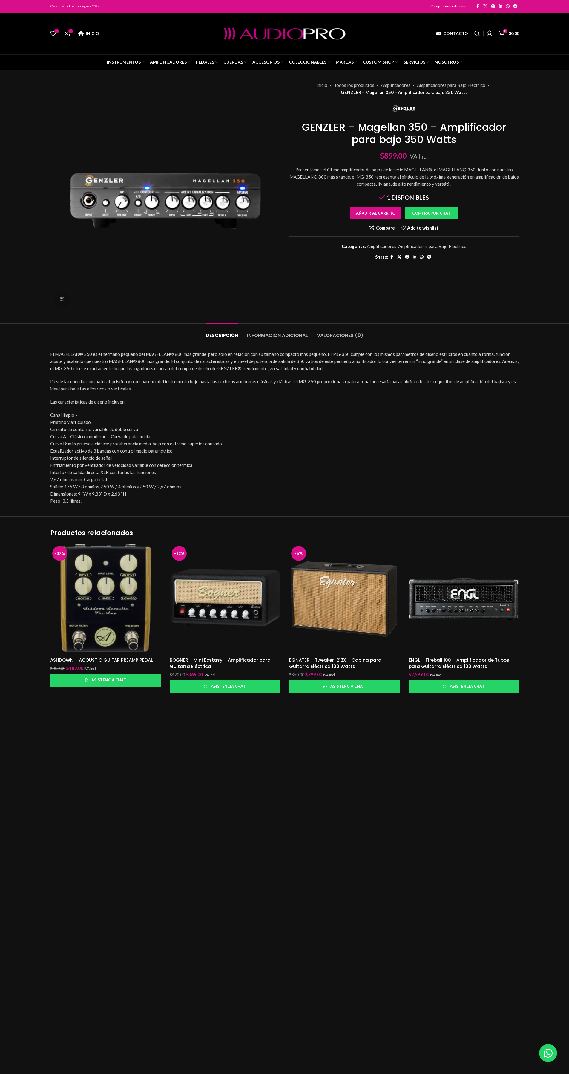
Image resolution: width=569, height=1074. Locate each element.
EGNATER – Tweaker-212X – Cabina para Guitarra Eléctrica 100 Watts (335, 663)
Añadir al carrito (375, 213)
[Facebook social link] (477, 6)
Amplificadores (395, 85)
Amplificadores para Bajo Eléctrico (451, 85)
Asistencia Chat (108, 680)
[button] (431, 213)
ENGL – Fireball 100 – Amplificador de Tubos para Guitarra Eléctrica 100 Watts (459, 663)
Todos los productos (354, 85)
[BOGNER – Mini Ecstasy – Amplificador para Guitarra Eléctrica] (225, 599)
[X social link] (485, 6)
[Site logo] (285, 33)
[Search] (477, 33)
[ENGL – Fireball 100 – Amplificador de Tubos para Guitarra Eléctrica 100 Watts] (464, 599)
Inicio (321, 85)
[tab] (222, 332)
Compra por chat (431, 213)
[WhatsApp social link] (507, 6)
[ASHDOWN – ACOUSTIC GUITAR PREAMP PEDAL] (105, 599)
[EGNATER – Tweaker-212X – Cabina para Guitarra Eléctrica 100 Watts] (344, 599)
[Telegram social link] (515, 6)
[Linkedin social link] (500, 6)
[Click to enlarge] (62, 299)
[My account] (490, 33)
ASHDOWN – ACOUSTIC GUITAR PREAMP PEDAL (101, 660)
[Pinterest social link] (493, 6)
